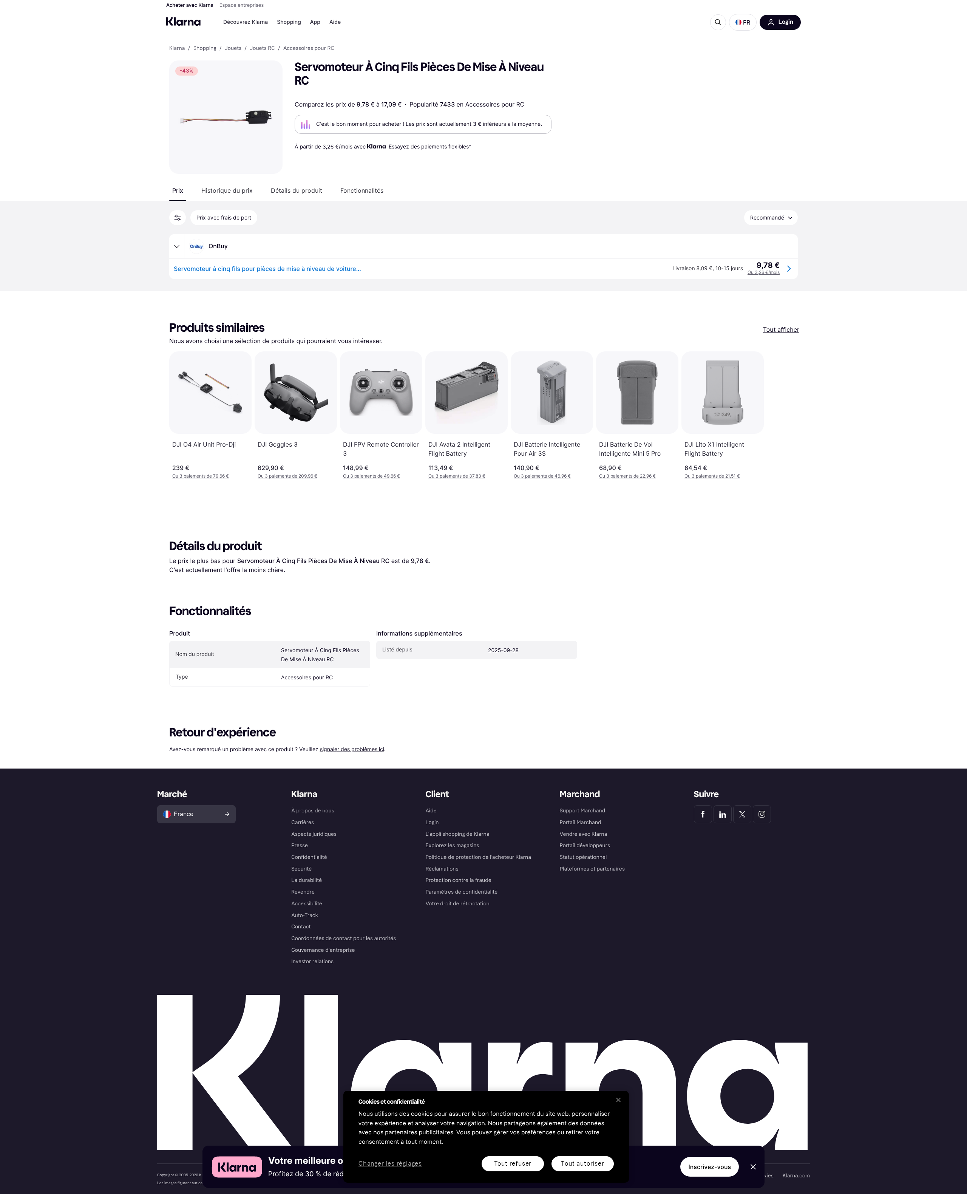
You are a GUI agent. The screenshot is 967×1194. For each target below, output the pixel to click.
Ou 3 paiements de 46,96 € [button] (542, 476)
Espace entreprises (241, 5)
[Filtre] (177, 217)
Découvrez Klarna (245, 22)
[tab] (177, 190)
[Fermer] (618, 1100)
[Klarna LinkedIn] (723, 814)
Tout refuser (513, 1163)
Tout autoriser (582, 1163)
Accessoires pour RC (495, 104)
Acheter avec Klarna (189, 5)
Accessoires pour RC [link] (308, 48)
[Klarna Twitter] (742, 814)
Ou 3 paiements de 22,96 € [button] (627, 476)
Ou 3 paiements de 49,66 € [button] (371, 476)
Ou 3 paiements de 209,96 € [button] (287, 476)
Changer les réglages (390, 1164)
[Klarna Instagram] (762, 814)
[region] (486, 1137)
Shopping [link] (204, 48)
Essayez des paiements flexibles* (430, 146)
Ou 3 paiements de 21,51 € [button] (712, 476)
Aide (335, 22)
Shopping (289, 22)
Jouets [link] (233, 48)
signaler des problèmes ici (352, 749)
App (315, 22)
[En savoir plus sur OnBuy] (176, 246)
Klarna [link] (177, 48)
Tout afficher (781, 329)
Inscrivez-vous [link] (709, 1167)
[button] (743, 22)
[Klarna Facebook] (703, 814)
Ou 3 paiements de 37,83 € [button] (456, 476)
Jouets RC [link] (262, 48)
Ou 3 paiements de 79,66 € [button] (200, 476)
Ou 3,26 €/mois (764, 272)
